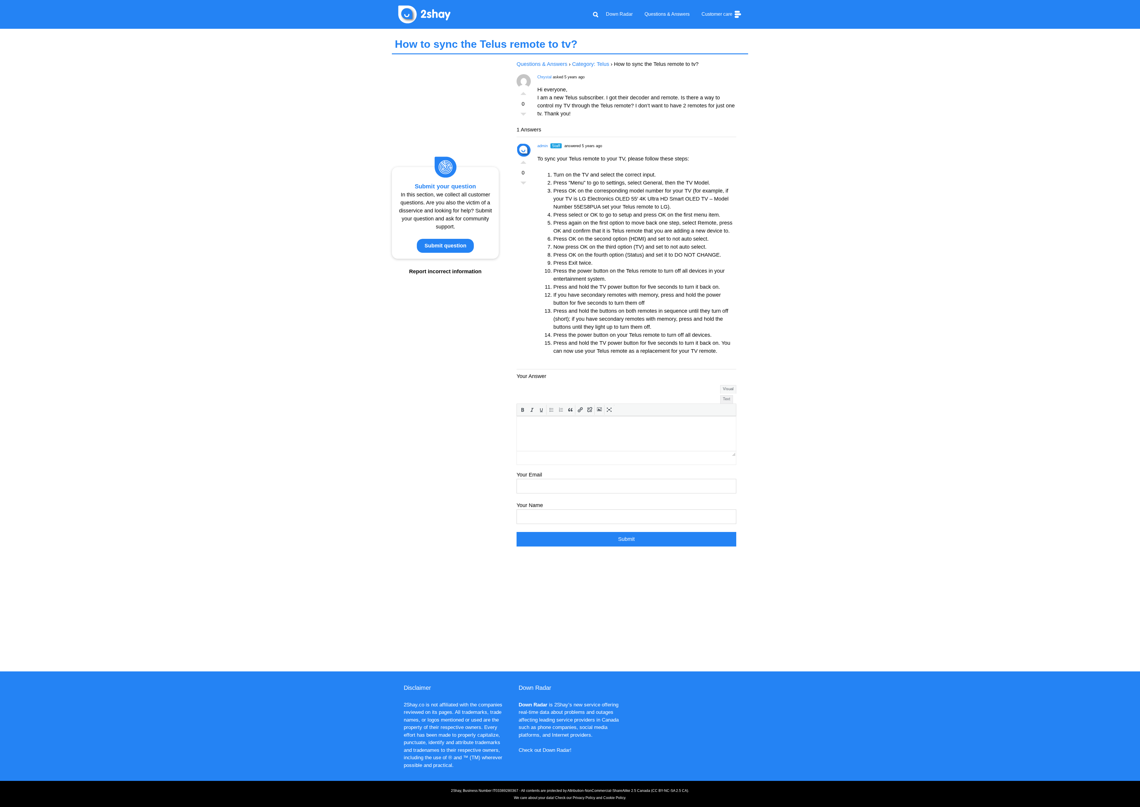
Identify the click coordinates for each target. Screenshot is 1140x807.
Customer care (718, 14)
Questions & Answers (667, 14)
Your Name (530, 505)
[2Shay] (424, 14)
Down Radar (619, 14)
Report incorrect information (445, 271)
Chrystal (544, 77)
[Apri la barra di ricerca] (595, 14)
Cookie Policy (614, 798)
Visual (728, 389)
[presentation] (522, 409)
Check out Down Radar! (545, 750)
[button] (522, 410)
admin (542, 146)
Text (726, 399)
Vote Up (523, 92)
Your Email (529, 475)
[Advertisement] (626, 612)
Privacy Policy (584, 798)
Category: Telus (590, 64)
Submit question (445, 246)
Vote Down (523, 116)
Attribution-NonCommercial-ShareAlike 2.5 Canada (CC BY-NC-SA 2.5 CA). (628, 791)
